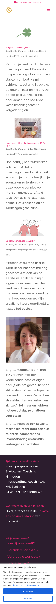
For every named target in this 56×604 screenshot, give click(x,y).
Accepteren (28, 591)
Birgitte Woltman (18, 51)
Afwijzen (28, 599)
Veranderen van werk (22, 550)
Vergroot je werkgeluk (28, 56)
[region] (28, 584)
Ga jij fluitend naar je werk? (20, 241)
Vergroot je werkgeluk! (18, 47)
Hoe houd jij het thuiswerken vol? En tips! (26, 144)
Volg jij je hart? (18, 563)
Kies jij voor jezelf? (21, 543)
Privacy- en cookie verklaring (26, 585)
